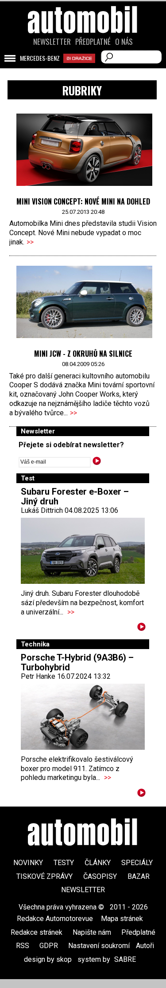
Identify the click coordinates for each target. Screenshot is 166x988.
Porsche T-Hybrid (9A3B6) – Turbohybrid (77, 662)
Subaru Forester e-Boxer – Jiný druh (75, 496)
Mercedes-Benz (40, 58)
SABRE (125, 959)
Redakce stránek (36, 932)
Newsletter (52, 42)
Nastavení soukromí (99, 945)
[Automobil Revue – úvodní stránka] (83, 70)
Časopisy (100, 876)
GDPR (48, 945)
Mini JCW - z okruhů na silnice (83, 353)
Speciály (137, 862)
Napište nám (92, 932)
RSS (22, 945)
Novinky (28, 862)
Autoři (145, 945)
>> (30, 242)
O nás (124, 42)
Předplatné (93, 42)
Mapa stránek (122, 918)
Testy (64, 862)
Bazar (138, 876)
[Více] (141, 628)
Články (98, 862)
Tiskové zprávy (44, 876)
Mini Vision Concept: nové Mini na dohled (83, 201)
